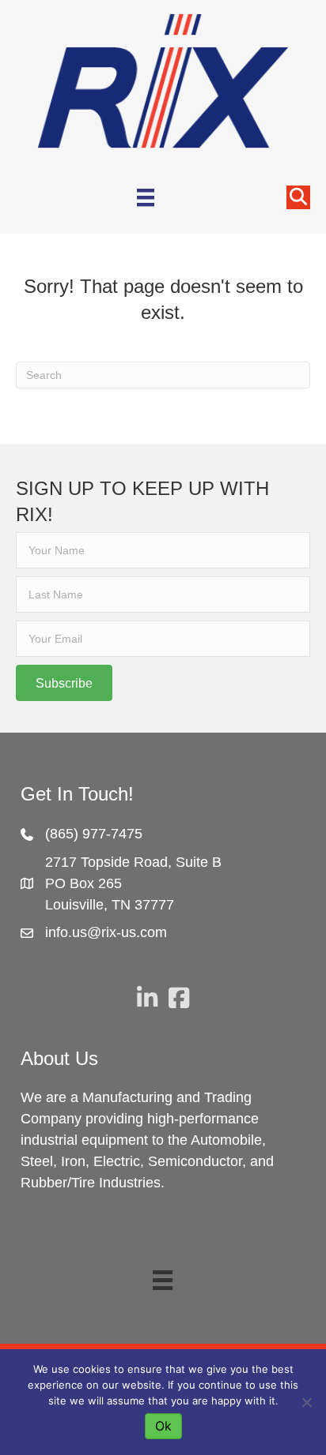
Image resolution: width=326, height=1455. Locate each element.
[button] (64, 683)
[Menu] (145, 197)
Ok (163, 1426)
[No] (306, 1402)
